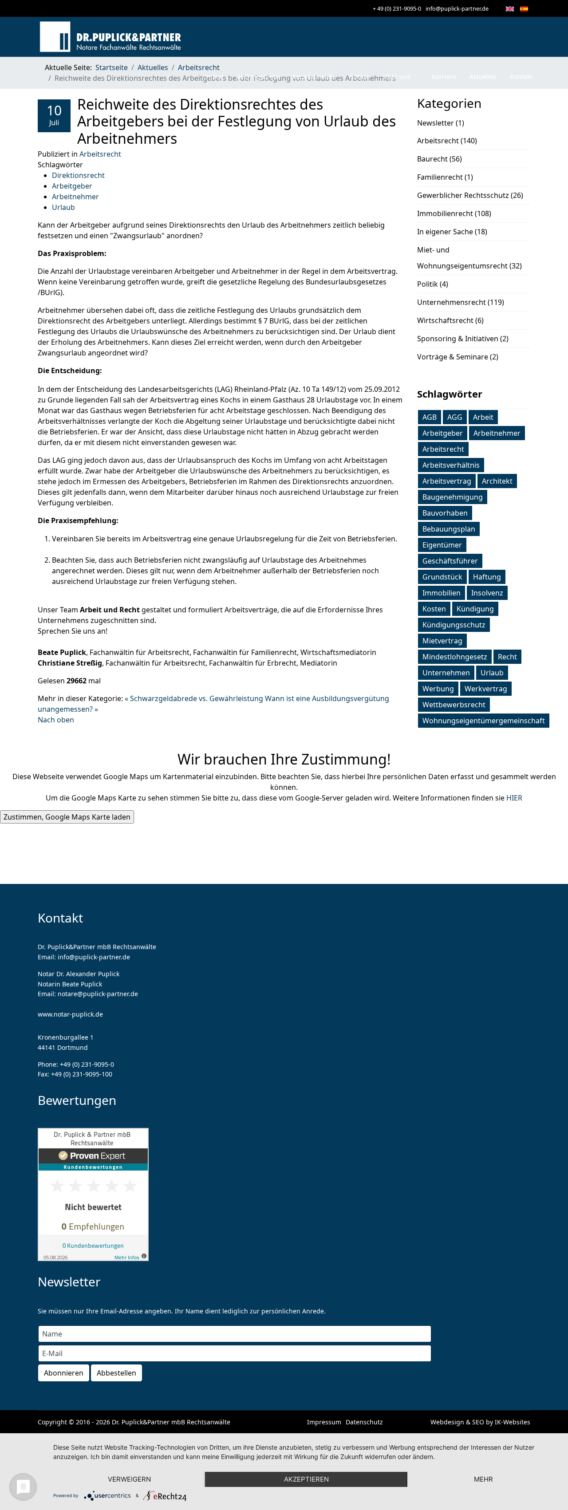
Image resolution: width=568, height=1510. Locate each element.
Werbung (438, 689)
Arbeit (483, 417)
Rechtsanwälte (314, 76)
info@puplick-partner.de (457, 8)
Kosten (434, 609)
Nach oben (56, 720)
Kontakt (521, 76)
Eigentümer (442, 545)
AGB (429, 417)
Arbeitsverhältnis (451, 465)
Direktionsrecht (78, 175)
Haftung (487, 577)
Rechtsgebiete (258, 76)
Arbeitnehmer (75, 196)
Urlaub (63, 207)
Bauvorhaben (445, 513)
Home (214, 76)
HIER (514, 798)
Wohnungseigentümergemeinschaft (483, 720)
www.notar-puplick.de (70, 1014)
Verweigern (129, 1479)
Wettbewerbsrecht (453, 705)
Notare (359, 76)
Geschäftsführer (450, 561)
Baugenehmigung (452, 497)
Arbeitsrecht (100, 154)
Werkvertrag (486, 689)
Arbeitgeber (72, 186)
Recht (507, 657)
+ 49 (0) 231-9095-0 (397, 8)
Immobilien (441, 593)
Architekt (497, 481)
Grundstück (442, 577)
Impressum (324, 1422)
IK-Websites (512, 1422)
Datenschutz (364, 1422)
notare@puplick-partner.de (98, 994)
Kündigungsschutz (453, 625)
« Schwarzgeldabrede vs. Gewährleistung (195, 698)
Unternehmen (446, 673)
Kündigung (475, 609)
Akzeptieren (306, 1479)
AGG (454, 417)
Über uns (396, 76)
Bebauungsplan (448, 529)
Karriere (444, 76)
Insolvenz (487, 593)
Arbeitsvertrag (446, 481)
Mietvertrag (442, 641)
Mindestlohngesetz (454, 657)
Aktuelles (483, 76)
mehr (483, 1479)
